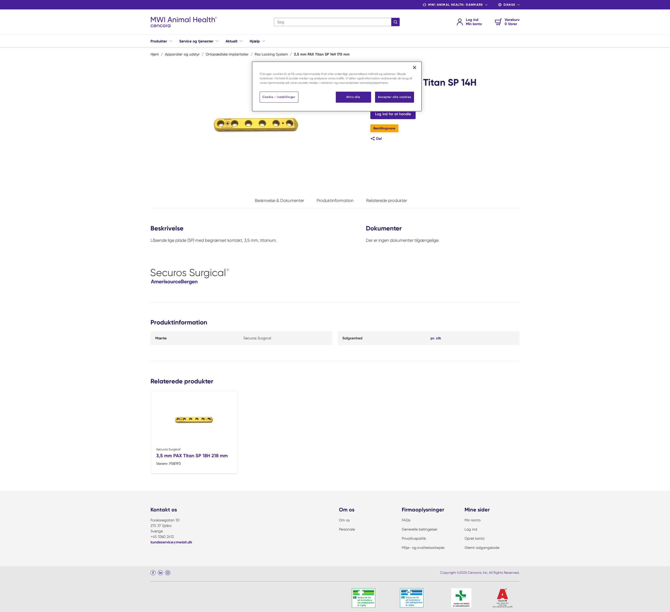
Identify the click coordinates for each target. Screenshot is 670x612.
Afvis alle (353, 97)
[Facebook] (153, 573)
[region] (337, 86)
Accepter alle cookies (394, 97)
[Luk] (414, 67)
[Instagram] (167, 573)
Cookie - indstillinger (279, 97)
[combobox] (337, 22)
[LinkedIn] (160, 573)
